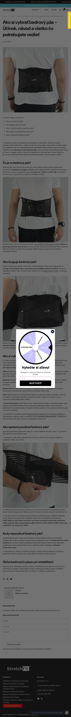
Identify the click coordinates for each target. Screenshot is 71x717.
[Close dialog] (52, 331)
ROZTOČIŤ (35, 383)
